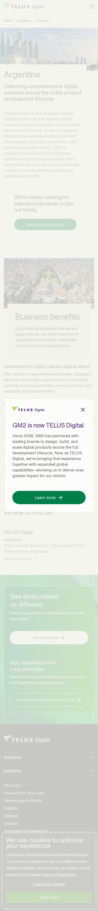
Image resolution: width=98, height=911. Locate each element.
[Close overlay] (83, 410)
